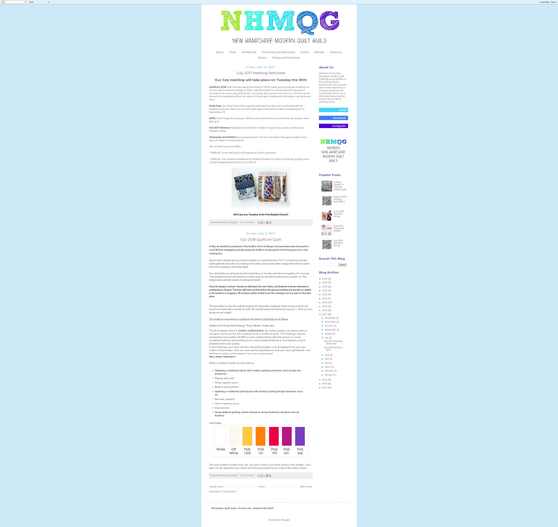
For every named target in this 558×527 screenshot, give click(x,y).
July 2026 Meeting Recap (338, 243)
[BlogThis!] (261, 222)
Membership (249, 52)
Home (232, 52)
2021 (324, 298)
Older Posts (306, 486)
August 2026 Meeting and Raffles (339, 199)
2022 (325, 294)
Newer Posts (216, 486)
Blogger (285, 520)
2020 (325, 302)
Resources (336, 52)
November (330, 321)
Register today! (217, 131)
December (330, 318)
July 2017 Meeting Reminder (260, 73)
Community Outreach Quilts (278, 52)
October (329, 325)
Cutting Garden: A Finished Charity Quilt (339, 186)
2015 (324, 383)
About (219, 52)
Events (305, 52)
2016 (324, 379)
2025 (325, 282)
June (327, 355)
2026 (325, 278)
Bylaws (262, 57)
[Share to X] (264, 222)
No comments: (247, 222)
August (329, 333)
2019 (325, 306)
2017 (325, 314)
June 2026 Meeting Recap (338, 214)
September (331, 329)
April (327, 363)
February (329, 370)
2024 (325, 286)
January (329, 375)
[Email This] (259, 222)
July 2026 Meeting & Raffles (338, 228)
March (328, 367)
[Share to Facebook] (267, 222)
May (327, 359)
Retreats (319, 52)
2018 (325, 310)
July (327, 337)
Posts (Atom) (229, 491)
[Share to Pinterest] (270, 222)
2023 (325, 290)
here (211, 99)
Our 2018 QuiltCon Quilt (260, 239)
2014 (325, 387)
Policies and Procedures (286, 57)
